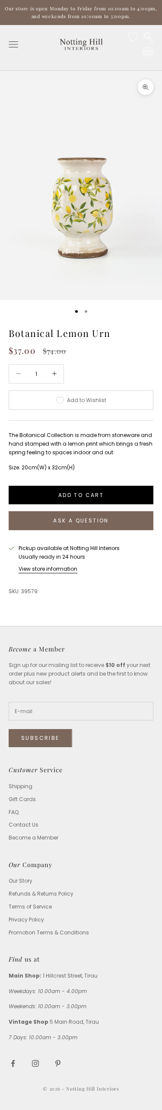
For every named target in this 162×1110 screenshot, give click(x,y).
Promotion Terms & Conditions (49, 932)
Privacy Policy (26, 919)
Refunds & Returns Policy (41, 893)
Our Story (20, 880)
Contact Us (23, 824)
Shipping (20, 786)
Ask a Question (81, 520)
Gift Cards (22, 799)
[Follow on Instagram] (35, 1063)
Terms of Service (30, 906)
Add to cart (81, 495)
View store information (48, 568)
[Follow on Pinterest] (58, 1063)
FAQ (14, 812)
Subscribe (40, 738)
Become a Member (33, 837)
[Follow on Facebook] (13, 1063)
